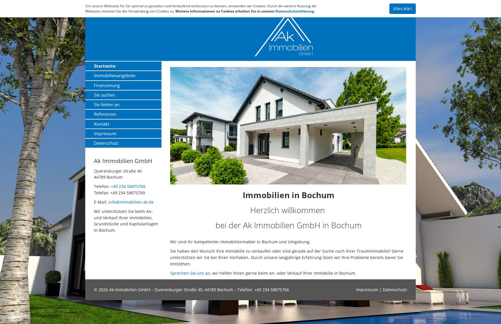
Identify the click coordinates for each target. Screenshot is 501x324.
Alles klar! (402, 8)
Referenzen (105, 114)
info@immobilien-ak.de (131, 202)
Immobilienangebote (114, 75)
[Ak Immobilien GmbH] (331, 34)
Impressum (105, 133)
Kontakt (101, 124)
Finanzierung (107, 85)
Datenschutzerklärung (294, 11)
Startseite (105, 66)
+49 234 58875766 (128, 186)
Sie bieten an (106, 104)
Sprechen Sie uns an (190, 273)
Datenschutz (106, 143)
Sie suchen (104, 95)
